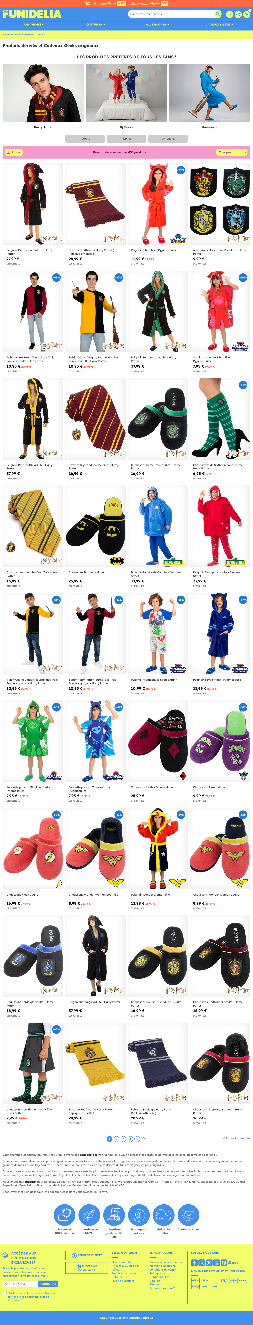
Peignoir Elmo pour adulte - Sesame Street (216, 574)
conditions (18, 1296)
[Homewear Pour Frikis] (209, 93)
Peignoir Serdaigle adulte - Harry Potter (94, 1002)
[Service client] (238, 14)
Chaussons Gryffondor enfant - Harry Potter (218, 1111)
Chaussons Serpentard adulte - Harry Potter (155, 466)
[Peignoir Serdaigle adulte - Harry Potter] (95, 956)
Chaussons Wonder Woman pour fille (93, 894)
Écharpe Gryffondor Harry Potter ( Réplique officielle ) (91, 251)
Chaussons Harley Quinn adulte (152, 787)
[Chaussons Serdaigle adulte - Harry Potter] (33, 956)
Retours (117, 1277)
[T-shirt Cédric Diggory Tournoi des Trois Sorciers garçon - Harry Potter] (33, 634)
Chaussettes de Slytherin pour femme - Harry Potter (218, 466)
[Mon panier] (246, 14)
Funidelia (8, 34)
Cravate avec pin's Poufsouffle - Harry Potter (32, 574)
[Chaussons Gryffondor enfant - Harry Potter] (220, 1063)
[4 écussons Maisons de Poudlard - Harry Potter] (220, 204)
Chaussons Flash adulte (22, 894)
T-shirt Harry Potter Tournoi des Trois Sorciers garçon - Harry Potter (92, 681)
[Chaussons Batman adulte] (95, 526)
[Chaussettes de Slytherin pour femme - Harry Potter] (220, 419)
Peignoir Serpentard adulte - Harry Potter (153, 359)
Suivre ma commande (88, 1268)
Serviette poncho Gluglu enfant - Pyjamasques (28, 789)
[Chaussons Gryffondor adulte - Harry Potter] (220, 956)
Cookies (155, 1280)
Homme (85, 138)
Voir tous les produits (236, 1138)
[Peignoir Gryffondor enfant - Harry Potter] (33, 204)
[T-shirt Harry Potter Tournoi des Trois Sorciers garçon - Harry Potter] (95, 634)
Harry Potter (43, 127)
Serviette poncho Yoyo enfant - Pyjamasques (89, 789)
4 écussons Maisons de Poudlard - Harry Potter (219, 251)
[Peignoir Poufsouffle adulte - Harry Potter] (33, 419)
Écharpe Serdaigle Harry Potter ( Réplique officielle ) (152, 1111)
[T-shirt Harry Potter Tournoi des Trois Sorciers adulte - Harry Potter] (33, 311)
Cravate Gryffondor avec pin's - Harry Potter (93, 466)
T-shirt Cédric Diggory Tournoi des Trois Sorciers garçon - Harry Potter (32, 681)
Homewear (210, 127)
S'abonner (48, 1284)
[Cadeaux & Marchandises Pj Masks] (126, 93)
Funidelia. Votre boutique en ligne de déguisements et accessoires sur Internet (32, 14)
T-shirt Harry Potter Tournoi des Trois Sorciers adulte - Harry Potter (30, 359)
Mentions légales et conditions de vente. (163, 1267)
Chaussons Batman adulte (86, 572)
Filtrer (16, 152)
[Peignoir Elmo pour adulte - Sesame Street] (220, 526)
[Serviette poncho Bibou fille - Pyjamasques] (220, 311)
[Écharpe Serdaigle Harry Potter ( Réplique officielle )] (158, 1063)
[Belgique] (194, 1263)
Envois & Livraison (124, 1273)
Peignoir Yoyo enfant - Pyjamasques (217, 679)
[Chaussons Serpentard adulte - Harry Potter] (158, 419)
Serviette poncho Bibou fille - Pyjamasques (212, 359)
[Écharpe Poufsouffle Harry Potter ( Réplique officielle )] (95, 1063)
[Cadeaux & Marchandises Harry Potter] (43, 93)
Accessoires (156, 24)
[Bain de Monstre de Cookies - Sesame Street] (158, 526)
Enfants (168, 138)
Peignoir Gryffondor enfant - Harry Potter (29, 251)
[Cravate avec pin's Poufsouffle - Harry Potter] (33, 526)
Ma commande (121, 1262)
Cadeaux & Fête (218, 24)
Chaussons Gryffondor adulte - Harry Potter (217, 1003)
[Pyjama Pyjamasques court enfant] (158, 634)
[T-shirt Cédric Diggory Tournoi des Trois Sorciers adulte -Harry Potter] (95, 311)
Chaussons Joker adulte (209, 787)
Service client (89, 1255)
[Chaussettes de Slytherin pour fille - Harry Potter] (33, 1063)
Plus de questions (123, 1280)
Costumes (94, 24)
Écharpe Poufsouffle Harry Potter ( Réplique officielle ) (91, 1111)
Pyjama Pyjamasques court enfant (154, 679)
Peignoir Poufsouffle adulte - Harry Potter (29, 466)
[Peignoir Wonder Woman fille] (158, 849)
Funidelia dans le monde (166, 1262)
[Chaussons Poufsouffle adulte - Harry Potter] (158, 956)
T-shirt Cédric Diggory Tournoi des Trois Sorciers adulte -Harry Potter (94, 359)
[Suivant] (144, 1139)
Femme (126, 138)
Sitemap (155, 1284)
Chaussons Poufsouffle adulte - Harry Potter (156, 1003)
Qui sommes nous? (162, 1288)
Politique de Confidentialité (159, 1275)
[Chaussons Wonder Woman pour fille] (95, 849)
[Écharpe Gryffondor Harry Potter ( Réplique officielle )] (95, 204)
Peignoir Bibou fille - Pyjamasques (153, 250)
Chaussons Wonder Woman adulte (216, 894)
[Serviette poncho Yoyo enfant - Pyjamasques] (95, 741)
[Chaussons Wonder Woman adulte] (220, 849)
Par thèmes (32, 24)
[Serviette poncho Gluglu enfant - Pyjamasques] (33, 741)
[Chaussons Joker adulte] (220, 741)
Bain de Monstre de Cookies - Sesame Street (156, 574)
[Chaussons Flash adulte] (33, 849)
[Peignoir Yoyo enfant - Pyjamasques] (220, 634)
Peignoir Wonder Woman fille (150, 894)
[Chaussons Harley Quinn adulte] (158, 741)
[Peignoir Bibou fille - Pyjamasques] (158, 204)
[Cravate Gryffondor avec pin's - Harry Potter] (95, 419)
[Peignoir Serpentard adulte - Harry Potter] (158, 311)
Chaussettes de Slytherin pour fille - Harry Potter (30, 1111)
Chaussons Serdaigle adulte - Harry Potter (30, 1003)
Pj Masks (126, 127)
